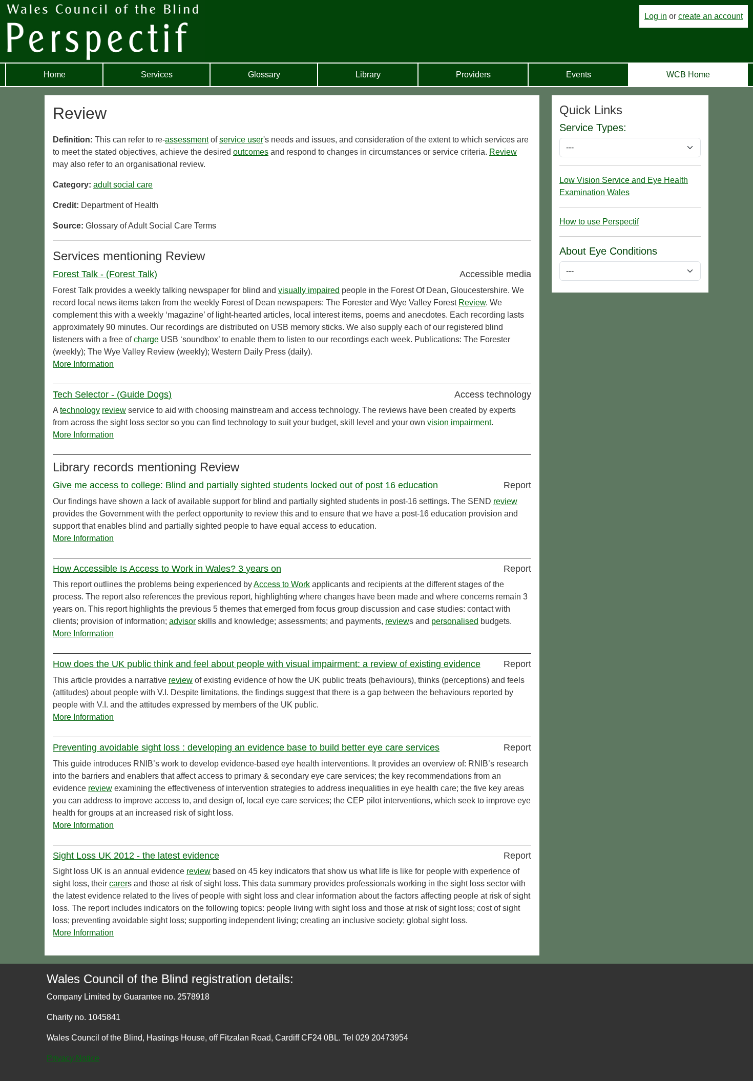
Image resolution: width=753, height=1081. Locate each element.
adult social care (123, 184)
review (114, 410)
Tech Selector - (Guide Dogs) (112, 394)
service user (241, 139)
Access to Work (282, 584)
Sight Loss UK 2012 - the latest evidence (136, 855)
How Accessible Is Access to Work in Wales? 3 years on (167, 569)
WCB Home (688, 74)
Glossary (264, 74)
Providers (473, 74)
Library (368, 74)
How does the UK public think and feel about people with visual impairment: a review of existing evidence (266, 664)
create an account (710, 16)
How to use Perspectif (599, 221)
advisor (182, 621)
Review (503, 152)
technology (80, 410)
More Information (83, 364)
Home (55, 74)
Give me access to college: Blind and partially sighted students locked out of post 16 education (245, 485)
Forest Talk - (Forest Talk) (105, 274)
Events (578, 74)
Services (157, 74)
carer (118, 883)
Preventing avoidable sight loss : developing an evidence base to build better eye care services (246, 747)
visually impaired (309, 290)
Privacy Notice (73, 1058)
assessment (186, 139)
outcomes (250, 152)
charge (146, 339)
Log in (655, 16)
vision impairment (459, 422)
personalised (454, 621)
